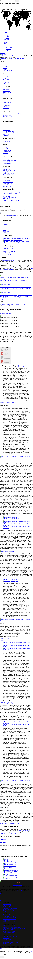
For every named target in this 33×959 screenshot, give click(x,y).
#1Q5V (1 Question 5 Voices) (10, 95)
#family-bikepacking (8, 92)
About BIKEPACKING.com (10, 936)
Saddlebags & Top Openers (9, 131)
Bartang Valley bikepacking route (8, 833)
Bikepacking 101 (7, 904)
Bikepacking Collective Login (10, 942)
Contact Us (6, 203)
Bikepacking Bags (7, 102)
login (30, 951)
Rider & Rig (6, 159)
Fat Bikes (5, 153)
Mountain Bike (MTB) (24, 238)
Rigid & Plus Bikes (7, 148)
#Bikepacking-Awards (8, 196)
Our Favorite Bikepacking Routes (11, 200)
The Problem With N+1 (9, 930)
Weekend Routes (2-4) (8, 250)
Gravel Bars (6, 134)
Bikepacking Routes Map (9, 911)
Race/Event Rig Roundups (9, 160)
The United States (7, 223)
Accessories (6, 108)
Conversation (3, 345)
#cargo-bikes (6, 172)
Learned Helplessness (8, 932)
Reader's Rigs (6, 920)
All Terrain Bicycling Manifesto (10, 925)
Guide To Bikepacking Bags (10, 193)
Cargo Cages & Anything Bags (10, 132)
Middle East (6, 231)
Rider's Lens (6, 82)
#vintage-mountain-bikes (9, 170)
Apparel (5, 106)
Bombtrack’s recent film (24, 830)
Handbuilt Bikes (7, 163)
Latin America (6, 224)
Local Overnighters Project (8, 260)
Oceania (5, 232)
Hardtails (5, 147)
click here (7, 271)
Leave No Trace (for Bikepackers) (11, 192)
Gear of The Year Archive (9, 917)
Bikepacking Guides (8, 182)
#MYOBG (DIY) (7, 116)
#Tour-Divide (6, 91)
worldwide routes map (11, 215)
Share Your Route (7, 940)
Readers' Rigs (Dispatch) (9, 173)
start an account (5, 952)
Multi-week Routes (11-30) (9, 252)
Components (6, 103)
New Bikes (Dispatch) (8, 174)
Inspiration (2, 313)
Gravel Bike (19, 240)
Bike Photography (7, 186)
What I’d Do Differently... (9, 931)
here (1, 893)
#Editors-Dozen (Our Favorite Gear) (12, 114)
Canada (5, 225)
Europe (5, 227)
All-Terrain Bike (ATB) (23, 241)
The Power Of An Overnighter (10, 906)
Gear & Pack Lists (7, 184)
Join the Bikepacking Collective (7, 55)
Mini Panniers (6, 130)
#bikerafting (6, 89)
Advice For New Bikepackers (10, 199)
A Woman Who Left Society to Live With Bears (14, 928)
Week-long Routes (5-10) (9, 251)
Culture (5, 80)
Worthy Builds (6, 161)
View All (5, 124)
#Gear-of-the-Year (7, 115)
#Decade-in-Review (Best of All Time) (12, 118)
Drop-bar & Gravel (7, 150)
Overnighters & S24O (8, 248)
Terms (29, 947)
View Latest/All (7, 76)
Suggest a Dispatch (7, 939)
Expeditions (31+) (7, 254)
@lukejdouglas (21, 366)
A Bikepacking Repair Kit (9, 921)
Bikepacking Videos (8, 78)
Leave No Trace (7, 905)
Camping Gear (6, 105)
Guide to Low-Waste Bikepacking (11, 927)
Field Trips (5, 83)
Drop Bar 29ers (7, 135)
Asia (4, 228)
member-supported (17, 885)
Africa (4, 230)
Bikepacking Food (7, 183)
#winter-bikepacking (8, 93)
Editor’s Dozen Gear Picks (9, 919)
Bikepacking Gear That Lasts (10, 194)
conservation (20, 890)
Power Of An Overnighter (9, 197)
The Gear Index (7, 915)
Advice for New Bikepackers (10, 908)
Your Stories (6, 79)
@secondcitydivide (14, 823)
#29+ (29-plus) (6, 169)
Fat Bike (19, 242)
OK (1, 949)
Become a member (7, 943)
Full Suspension (7, 151)
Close (2, 957)
